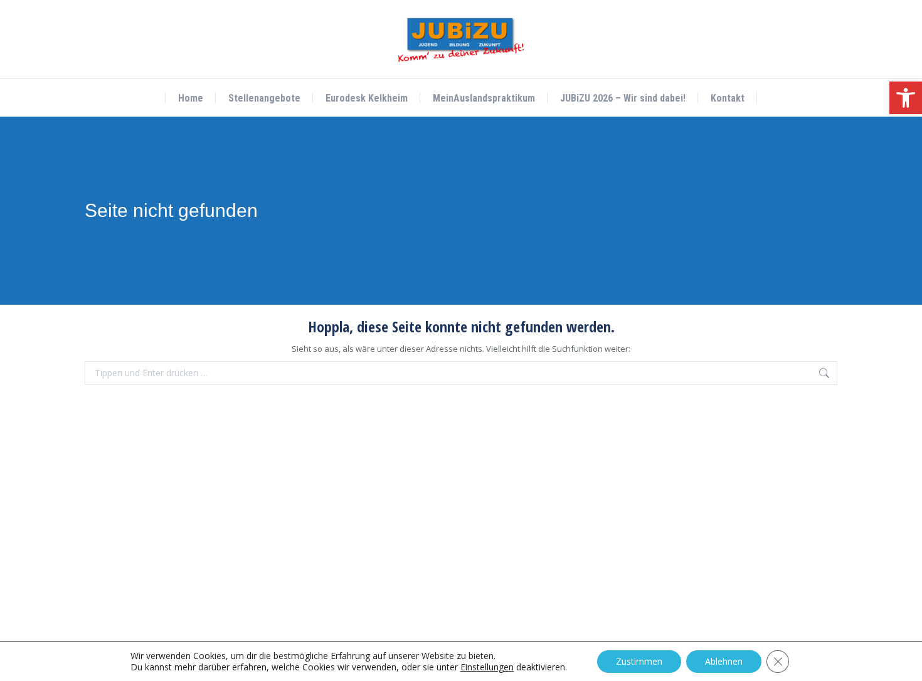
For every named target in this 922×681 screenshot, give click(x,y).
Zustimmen (639, 661)
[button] (905, 98)
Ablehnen (724, 661)
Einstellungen (487, 667)
